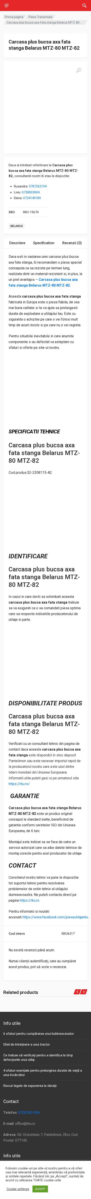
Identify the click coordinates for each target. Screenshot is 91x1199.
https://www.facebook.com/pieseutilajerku (55, 917)
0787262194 (38, 186)
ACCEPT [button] (40, 1189)
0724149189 (32, 198)
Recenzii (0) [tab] (72, 243)
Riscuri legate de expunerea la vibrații (30, 1086)
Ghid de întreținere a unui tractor (26, 1044)
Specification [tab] (43, 243)
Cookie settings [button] (18, 1189)
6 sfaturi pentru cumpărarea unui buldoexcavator (38, 1034)
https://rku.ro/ (19, 784)
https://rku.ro (29, 900)
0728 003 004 (29, 1112)
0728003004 (31, 192)
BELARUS (16, 226)
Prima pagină (14, 17)
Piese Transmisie (40, 17)
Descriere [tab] (17, 243)
